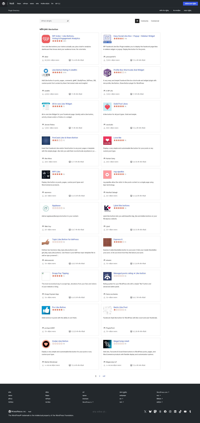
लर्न (83, 392)
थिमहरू (47, 395)
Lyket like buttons (121, 205)
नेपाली (29, 412)
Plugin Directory (13, 10)
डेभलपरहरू (85, 399)
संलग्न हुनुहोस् (123, 392)
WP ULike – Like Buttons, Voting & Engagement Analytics (66, 37)
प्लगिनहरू (47, 399)
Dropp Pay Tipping (60, 273)
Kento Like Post (121, 307)
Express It (118, 239)
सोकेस (47, 392)
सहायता (84, 395)
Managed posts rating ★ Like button (130, 273)
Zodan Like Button (60, 341)
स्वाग (122, 402)
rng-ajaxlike (119, 172)
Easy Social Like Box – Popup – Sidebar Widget (134, 36)
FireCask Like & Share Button (65, 138)
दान (121, 399)
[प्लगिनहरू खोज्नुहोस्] (68, 21)
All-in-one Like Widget (62, 104)
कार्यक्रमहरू (123, 395)
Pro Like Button (59, 307)
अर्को (104, 376)
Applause (56, 205)
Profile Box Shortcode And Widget (129, 70)
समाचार (10, 395)
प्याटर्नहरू (47, 402)
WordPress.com (163, 392)
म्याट (159, 395)
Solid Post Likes (121, 104)
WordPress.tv (88, 402)
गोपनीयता (10, 402)
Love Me (117, 138)
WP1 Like (56, 172)
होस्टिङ (10, 399)
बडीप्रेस (160, 402)
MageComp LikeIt (121, 341)
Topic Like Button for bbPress (65, 239)
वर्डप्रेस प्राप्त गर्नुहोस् (190, 3)
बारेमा (9, 392)
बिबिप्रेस (160, 399)
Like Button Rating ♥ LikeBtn (64, 70)
